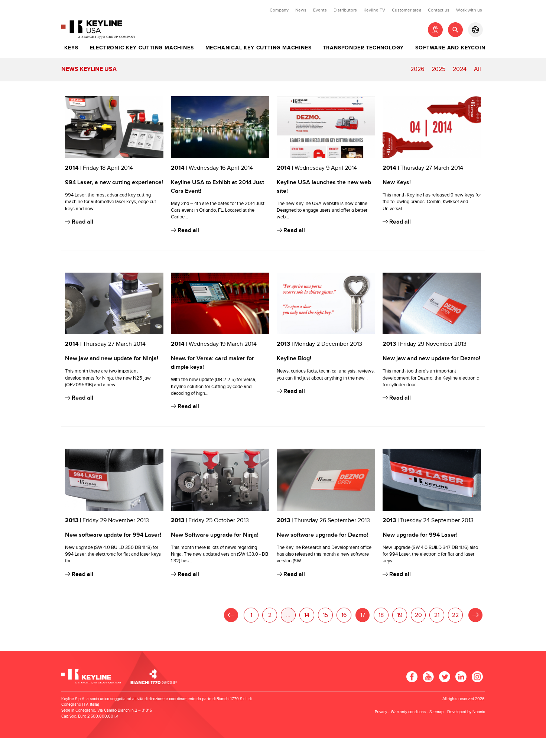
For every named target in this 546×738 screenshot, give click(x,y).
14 (306, 615)
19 (399, 615)
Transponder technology (363, 48)
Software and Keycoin (450, 48)
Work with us (469, 10)
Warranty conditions (408, 711)
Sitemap (436, 711)
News (300, 10)
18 (381, 615)
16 (344, 615)
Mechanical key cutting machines (258, 48)
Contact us (438, 10)
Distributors (345, 10)
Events (320, 10)
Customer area (406, 10)
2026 (417, 69)
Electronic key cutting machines (142, 48)
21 (436, 615)
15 (325, 615)
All (477, 69)
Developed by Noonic (466, 711)
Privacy (381, 711)
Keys (71, 48)
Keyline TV (374, 10)
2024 (460, 69)
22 (455, 615)
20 (418, 615)
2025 (438, 69)
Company (279, 10)
